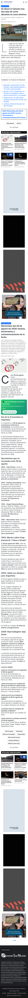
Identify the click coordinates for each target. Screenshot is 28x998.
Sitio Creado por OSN (14, 990)
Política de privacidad (12, 993)
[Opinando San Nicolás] (7, 2)
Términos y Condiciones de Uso (14, 995)
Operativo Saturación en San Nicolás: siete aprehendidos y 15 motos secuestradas (15, 87)
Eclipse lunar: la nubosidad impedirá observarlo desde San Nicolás (15, 99)
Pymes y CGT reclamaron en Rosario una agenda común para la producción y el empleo (15, 93)
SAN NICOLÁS (5, 6)
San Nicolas (10, 123)
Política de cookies (22, 993)
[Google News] (14, 127)
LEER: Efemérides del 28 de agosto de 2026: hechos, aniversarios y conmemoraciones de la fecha (14, 114)
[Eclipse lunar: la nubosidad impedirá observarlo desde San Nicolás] (21, 156)
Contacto (4, 993)
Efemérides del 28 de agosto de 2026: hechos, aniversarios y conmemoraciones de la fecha (7, 146)
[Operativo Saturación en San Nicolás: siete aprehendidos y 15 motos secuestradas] (21, 138)
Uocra (19, 123)
